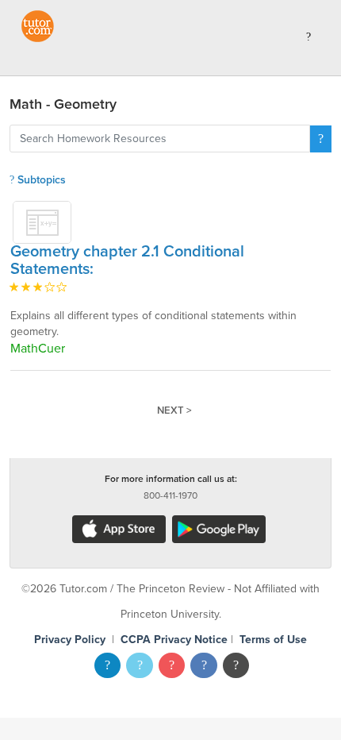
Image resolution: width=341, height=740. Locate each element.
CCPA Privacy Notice (174, 639)
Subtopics (40, 180)
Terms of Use (273, 639)
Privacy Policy (69, 639)
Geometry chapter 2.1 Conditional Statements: (127, 260)
